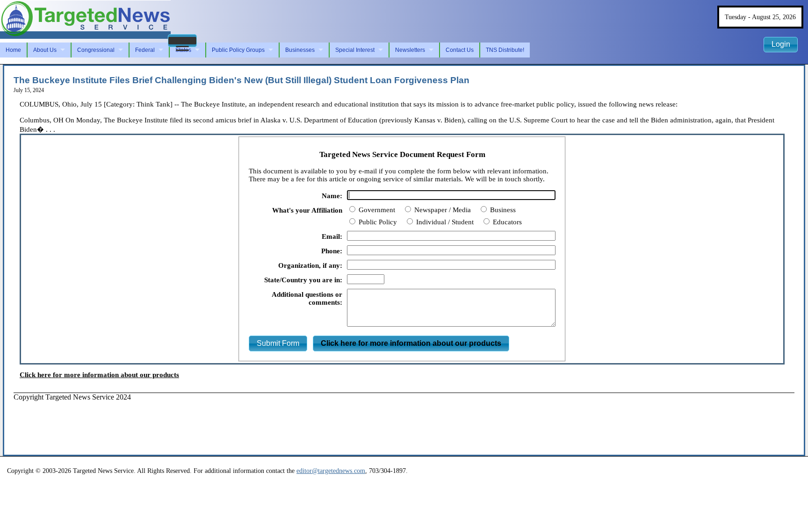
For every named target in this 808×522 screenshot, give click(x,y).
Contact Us (460, 50)
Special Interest (355, 50)
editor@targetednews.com (330, 470)
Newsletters (410, 50)
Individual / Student (444, 222)
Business (502, 210)
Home (13, 50)
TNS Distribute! (505, 50)
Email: (332, 236)
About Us (45, 50)
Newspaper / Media (441, 210)
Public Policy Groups (238, 50)
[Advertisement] (184, 422)
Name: (332, 196)
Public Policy (377, 222)
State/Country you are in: (303, 280)
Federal (145, 50)
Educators (506, 222)
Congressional (96, 50)
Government (376, 210)
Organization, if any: (310, 265)
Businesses (300, 50)
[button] (182, 40)
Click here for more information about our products (99, 375)
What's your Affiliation (307, 210)
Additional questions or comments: (307, 298)
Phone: (331, 251)
